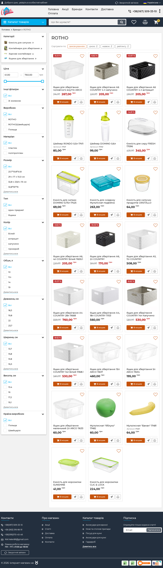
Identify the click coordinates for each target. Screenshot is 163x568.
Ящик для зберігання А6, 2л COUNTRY (105, 259)
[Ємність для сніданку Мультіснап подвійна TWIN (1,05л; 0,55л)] (105, 183)
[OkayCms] (36, 563)
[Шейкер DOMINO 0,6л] (105, 126)
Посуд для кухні (94, 533)
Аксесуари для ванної (97, 525)
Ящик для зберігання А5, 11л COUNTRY (141, 259)
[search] (122, 22)
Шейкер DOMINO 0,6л (103, 145)
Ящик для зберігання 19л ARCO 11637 (105, 372)
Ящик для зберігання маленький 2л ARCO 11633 (68, 428)
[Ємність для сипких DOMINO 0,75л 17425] (68, 183)
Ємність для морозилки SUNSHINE (67, 485)
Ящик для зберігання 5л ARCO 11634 (141, 372)
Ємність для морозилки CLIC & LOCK (104, 485)
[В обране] (82, 56)
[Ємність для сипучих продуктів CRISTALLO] (142, 183)
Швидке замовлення (75, 102)
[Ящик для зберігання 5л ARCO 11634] (142, 352)
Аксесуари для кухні (96, 537)
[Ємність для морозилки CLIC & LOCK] (105, 465)
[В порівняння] (81, 102)
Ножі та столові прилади (98, 529)
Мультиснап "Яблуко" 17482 (102, 428)
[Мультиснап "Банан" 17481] (142, 408)
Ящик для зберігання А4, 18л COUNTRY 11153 (105, 316)
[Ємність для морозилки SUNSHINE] (68, 465)
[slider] (5, 81)
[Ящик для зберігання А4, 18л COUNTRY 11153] (105, 296)
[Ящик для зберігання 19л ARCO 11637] (105, 352)
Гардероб (91, 542)
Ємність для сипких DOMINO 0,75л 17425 (64, 203)
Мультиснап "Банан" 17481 (141, 427)
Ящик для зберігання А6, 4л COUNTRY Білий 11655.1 (68, 259)
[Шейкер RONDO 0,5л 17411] (68, 126)
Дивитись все (11, 191)
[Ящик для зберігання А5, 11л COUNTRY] (142, 239)
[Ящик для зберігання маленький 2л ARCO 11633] (68, 408)
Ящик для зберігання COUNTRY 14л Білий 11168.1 (68, 372)
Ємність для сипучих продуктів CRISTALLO (139, 203)
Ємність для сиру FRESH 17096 (141, 146)
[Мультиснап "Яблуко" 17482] (105, 408)
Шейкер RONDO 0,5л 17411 (68, 145)
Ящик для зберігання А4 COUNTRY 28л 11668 (67, 316)
